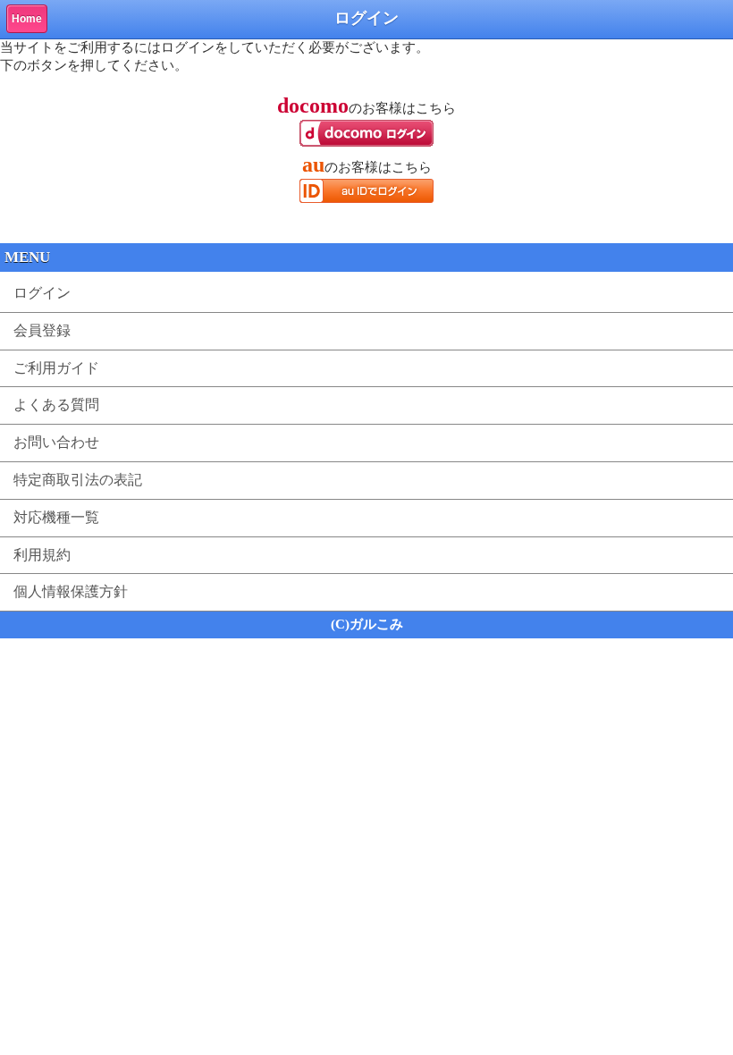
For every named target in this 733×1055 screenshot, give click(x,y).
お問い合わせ (56, 442)
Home (27, 19)
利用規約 (42, 554)
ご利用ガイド (56, 368)
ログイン (42, 292)
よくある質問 (56, 404)
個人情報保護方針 (70, 591)
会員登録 (42, 330)
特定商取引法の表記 (77, 479)
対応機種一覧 (56, 517)
